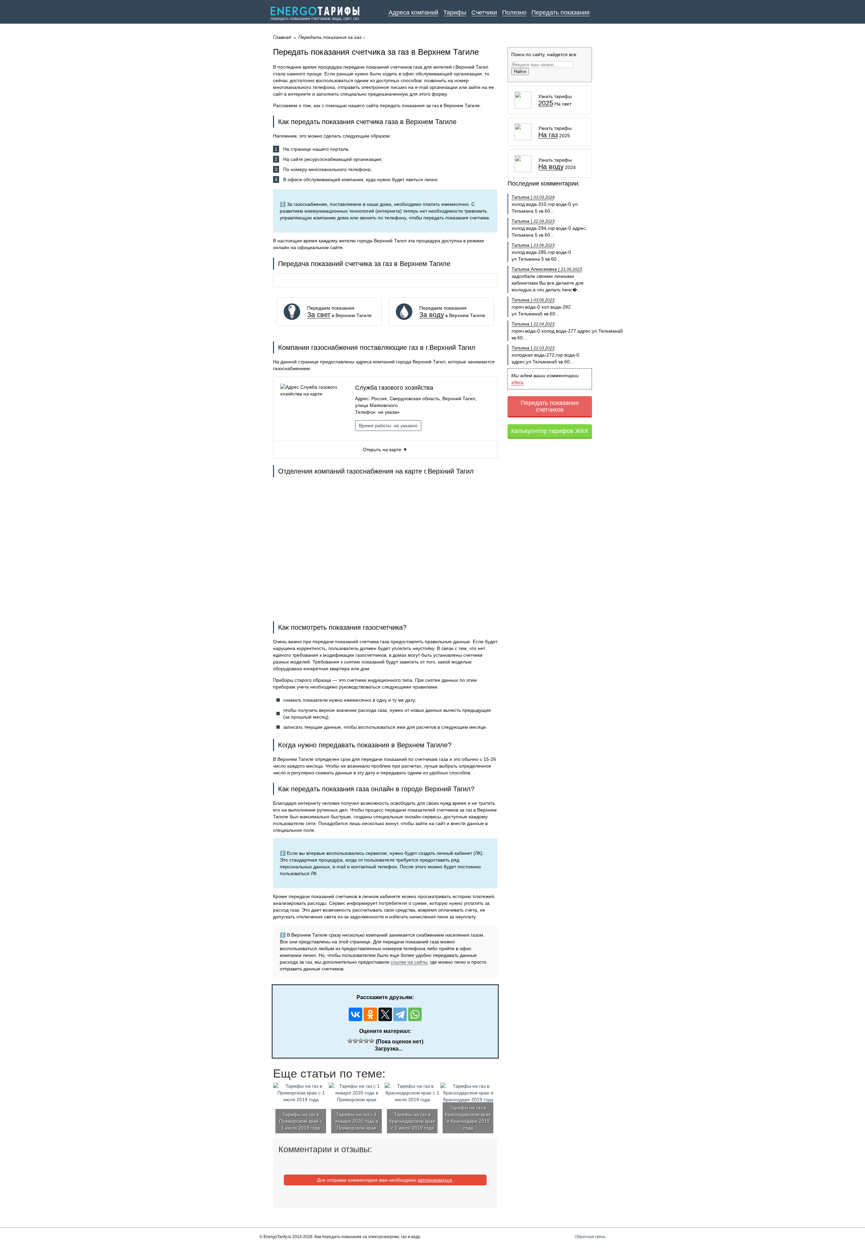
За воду (431, 314)
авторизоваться (435, 1180)
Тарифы (454, 12)
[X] (385, 1014)
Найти (520, 71)
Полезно (514, 12)
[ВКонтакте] (355, 1014)
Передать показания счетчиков (550, 406)
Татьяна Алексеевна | (547, 269)
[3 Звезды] (361, 1040)
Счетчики (484, 12)
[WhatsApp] (415, 1014)
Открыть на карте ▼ (385, 449)
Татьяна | (533, 197)
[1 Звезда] (350, 1040)
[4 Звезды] (366, 1040)
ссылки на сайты (409, 962)
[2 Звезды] (355, 1040)
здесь (517, 382)
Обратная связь (590, 1236)
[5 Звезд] (371, 1040)
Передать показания (561, 12)
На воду (551, 166)
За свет (318, 314)
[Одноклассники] (370, 1014)
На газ (548, 135)
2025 (545, 103)
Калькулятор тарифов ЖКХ (549, 431)
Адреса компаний (413, 12)
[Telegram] (400, 1014)
